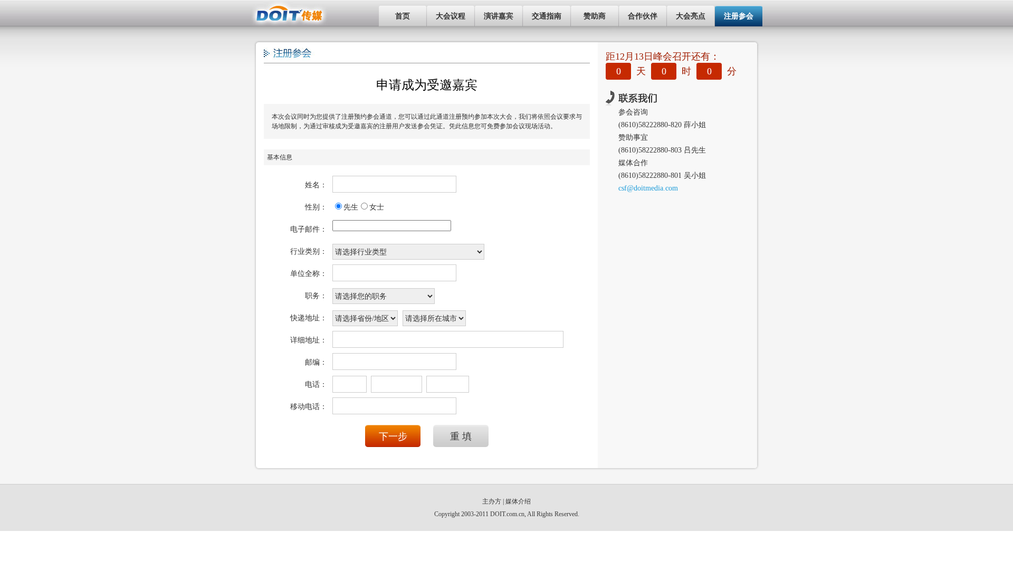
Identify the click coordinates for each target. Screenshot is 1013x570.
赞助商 (595, 16)
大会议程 (450, 16)
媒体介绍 (518, 501)
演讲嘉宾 (498, 16)
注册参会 (738, 16)
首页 (402, 16)
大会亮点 (690, 16)
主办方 (491, 501)
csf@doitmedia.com (648, 188)
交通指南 (546, 16)
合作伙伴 (642, 16)
